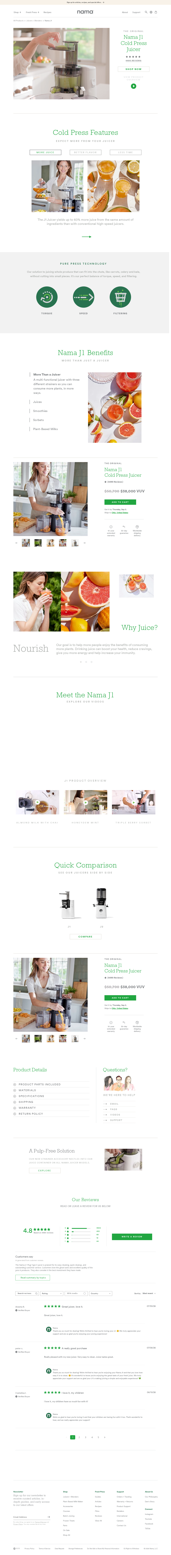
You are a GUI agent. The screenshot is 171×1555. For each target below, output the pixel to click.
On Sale (66, 1530)
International (122, 1516)
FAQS (113, 1109)
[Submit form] (48, 1517)
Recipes (47, 12)
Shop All (66, 1535)
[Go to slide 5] (75, 543)
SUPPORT (116, 1120)
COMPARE (85, 936)
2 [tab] (86, 663)
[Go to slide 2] (38, 543)
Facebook (149, 1524)
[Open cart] (156, 12)
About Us (149, 1492)
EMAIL (114, 1103)
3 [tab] (92, 663)
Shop (16, 12)
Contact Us (121, 1525)
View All (98, 1521)
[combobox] (51, 1293)
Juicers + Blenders (34, 21)
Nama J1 (48, 21)
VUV (18, 1548)
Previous (11, 648)
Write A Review (132, 1237)
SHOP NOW (134, 69)
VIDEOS (115, 1114)
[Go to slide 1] (26, 543)
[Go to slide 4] (63, 543)
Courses (66, 1511)
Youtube (148, 1519)
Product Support (124, 1506)
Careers (120, 1521)
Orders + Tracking (124, 1497)
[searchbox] (24, 1293)
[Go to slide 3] (50, 543)
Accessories (68, 1506)
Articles (98, 1501)
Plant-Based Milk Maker (73, 1501)
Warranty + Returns (125, 1501)
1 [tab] (81, 663)
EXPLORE (44, 1170)
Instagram (149, 1514)
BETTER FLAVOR (85, 152)
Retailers (120, 1511)
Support (136, 12)
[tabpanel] (85, 648)
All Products (18, 21)
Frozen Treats (69, 1521)
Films (97, 1511)
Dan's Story (149, 1501)
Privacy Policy (18, 1524)
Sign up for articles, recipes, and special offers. (84, 2)
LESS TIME (125, 152)
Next (159, 648)
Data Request (59, 1549)
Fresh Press (31, 12)
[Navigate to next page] (104, 1437)
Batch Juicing (68, 1516)
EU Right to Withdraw (131, 1549)
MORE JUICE (45, 152)
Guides (98, 1497)
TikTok (147, 1528)
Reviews (98, 1516)
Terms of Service (40, 1522)
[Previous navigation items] (16, 543)
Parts (65, 1525)
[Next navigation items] (84, 543)
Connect (148, 1509)
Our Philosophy (151, 1497)
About (125, 12)
